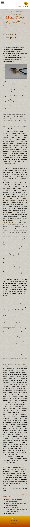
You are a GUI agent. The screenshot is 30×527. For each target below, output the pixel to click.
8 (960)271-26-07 (23, 6)
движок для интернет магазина (14, 522)
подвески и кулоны (9, 327)
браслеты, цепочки (13, 325)
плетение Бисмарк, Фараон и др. (15, 200)
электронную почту (9, 222)
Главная (4, 30)
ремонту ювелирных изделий (17, 281)
